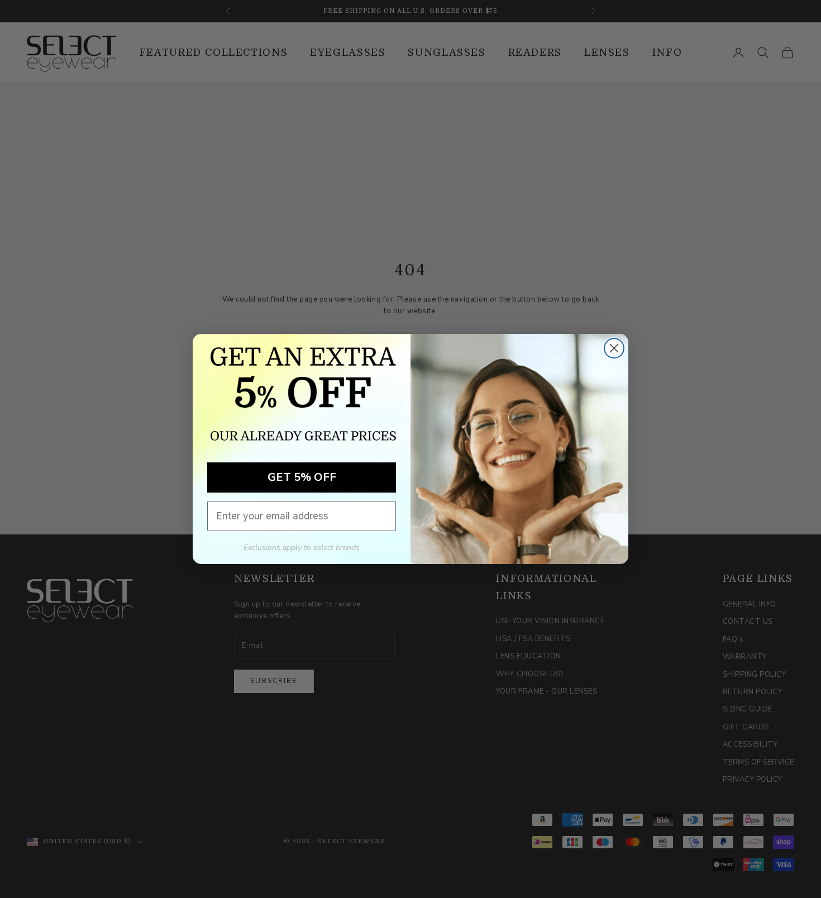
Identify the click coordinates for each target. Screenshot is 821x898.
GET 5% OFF (302, 477)
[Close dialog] (614, 348)
